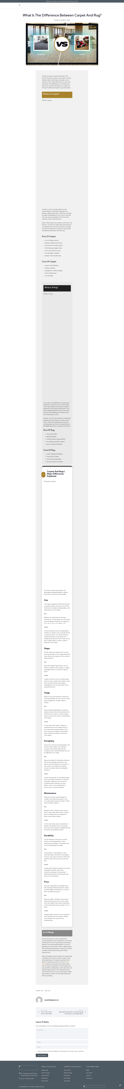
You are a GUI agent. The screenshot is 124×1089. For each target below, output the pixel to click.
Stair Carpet (67, 1078)
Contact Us (89, 1078)
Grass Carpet (67, 1070)
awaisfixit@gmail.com (51, 1000)
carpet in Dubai (59, 725)
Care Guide (89, 1073)
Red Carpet (67, 1075)
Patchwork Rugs (45, 1073)
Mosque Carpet (68, 1073)
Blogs (87, 1070)
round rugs (58, 406)
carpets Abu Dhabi (49, 636)
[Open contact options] (120, 1085)
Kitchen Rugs (44, 1081)
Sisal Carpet (67, 1081)
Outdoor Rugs (45, 1075)
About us (88, 1075)
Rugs (42, 990)
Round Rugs (44, 1078)
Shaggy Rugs (44, 1070)
